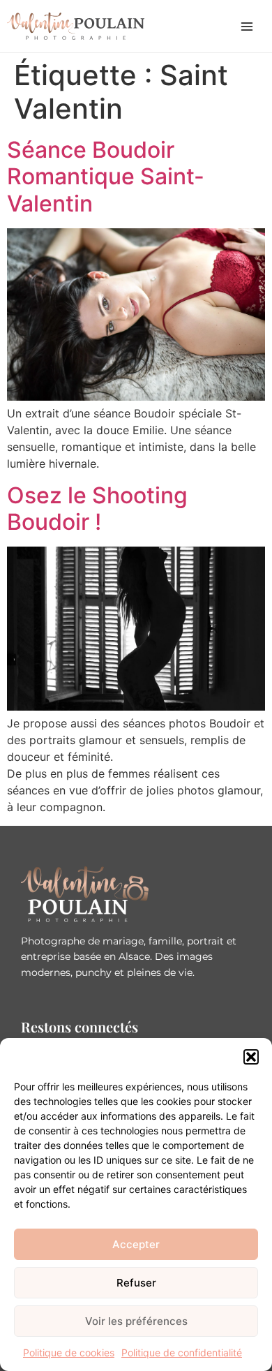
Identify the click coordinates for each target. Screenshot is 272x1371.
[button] (251, 1057)
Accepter (136, 1244)
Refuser (136, 1282)
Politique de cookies (68, 1352)
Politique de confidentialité (181, 1352)
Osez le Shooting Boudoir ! (97, 508)
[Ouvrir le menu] (247, 26)
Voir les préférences (136, 1321)
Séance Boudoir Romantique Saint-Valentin (105, 176)
